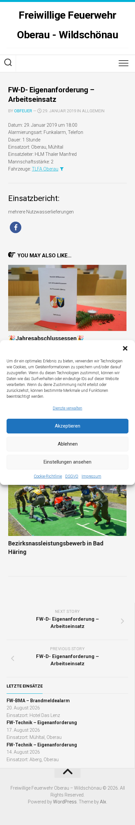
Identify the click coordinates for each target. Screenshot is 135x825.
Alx (103, 801)
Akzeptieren (67, 426)
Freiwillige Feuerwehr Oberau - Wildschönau (67, 25)
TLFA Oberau (45, 169)
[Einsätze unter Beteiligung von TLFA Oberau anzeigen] (61, 169)
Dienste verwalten (67, 408)
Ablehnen (68, 444)
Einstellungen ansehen (67, 462)
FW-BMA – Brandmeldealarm (38, 700)
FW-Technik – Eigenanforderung (42, 722)
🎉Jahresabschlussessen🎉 (46, 338)
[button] (125, 348)
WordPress (65, 801)
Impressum (91, 476)
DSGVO (71, 476)
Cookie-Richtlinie (48, 476)
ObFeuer (23, 110)
